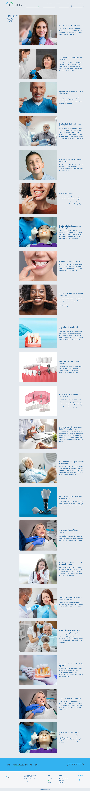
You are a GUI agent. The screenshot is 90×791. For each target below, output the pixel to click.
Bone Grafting (61, 780)
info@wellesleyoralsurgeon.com (30, 781)
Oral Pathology (62, 783)
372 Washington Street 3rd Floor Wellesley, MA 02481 (30, 776)
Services (60, 775)
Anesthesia (61, 782)
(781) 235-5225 (27, 780)
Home (49, 775)
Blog (48, 780)
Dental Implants (62, 777)
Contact (49, 782)
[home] (14, 5)
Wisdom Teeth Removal (63, 778)
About (49, 777)
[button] (58, 3)
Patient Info (50, 778)
